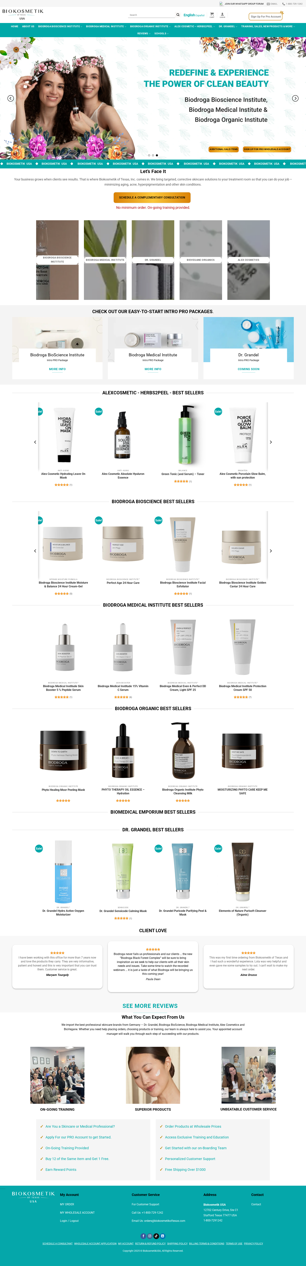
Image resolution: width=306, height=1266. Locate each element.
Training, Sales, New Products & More (267, 26)
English (189, 15)
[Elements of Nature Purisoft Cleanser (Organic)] (242, 872)
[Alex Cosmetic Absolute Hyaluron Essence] (123, 435)
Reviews (142, 33)
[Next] (295, 98)
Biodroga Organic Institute (149, 26)
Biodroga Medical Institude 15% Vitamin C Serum (123, 688)
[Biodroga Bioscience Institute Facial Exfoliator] (183, 543)
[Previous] (10, 98)
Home (14, 26)
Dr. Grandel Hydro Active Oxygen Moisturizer (63, 912)
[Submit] (178, 15)
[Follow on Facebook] (143, 1236)
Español (200, 15)
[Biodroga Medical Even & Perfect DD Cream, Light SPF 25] (183, 647)
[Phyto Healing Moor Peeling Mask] (63, 750)
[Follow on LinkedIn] (163, 1236)
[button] (212, 15)
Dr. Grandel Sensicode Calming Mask (123, 911)
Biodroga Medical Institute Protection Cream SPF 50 (242, 688)
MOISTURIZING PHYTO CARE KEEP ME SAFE (243, 791)
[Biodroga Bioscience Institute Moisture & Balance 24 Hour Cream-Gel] (63, 543)
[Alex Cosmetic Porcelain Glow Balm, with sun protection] (242, 435)
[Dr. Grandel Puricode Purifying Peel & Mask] (183, 872)
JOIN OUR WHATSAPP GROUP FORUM (244, 3)
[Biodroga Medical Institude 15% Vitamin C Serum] (123, 647)
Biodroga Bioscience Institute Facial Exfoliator (183, 584)
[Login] (222, 15)
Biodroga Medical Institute (105, 26)
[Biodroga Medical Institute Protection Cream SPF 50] (242, 647)
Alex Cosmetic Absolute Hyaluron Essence (123, 475)
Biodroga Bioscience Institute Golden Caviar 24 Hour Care (242, 584)
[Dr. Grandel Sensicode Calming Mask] (123, 872)
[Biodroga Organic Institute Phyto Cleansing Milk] (183, 750)
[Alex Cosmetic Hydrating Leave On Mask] (63, 435)
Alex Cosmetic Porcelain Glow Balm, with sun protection (243, 475)
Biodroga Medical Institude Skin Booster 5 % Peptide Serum (63, 688)
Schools (160, 33)
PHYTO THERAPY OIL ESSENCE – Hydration (123, 791)
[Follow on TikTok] (156, 1236)
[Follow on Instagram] (150, 1236)
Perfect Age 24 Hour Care (123, 583)
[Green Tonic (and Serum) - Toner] (183, 435)
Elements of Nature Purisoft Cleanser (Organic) (242, 912)
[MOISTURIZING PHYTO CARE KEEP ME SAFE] (243, 750)
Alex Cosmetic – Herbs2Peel (193, 26)
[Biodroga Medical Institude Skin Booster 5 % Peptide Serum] (63, 647)
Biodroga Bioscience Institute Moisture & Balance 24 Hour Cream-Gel (63, 584)
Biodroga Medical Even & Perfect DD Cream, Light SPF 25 (183, 688)
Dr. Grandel (227, 26)
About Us (28, 26)
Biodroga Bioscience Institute (59, 26)
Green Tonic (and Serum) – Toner (183, 474)
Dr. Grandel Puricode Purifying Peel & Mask (183, 912)
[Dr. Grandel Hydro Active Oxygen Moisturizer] (63, 872)
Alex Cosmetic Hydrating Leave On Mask (63, 475)
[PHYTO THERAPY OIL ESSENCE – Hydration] (123, 750)
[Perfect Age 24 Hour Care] (123, 543)
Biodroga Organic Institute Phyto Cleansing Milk (182, 791)
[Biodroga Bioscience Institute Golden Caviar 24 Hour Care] (242, 543)
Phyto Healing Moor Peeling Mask (63, 790)
